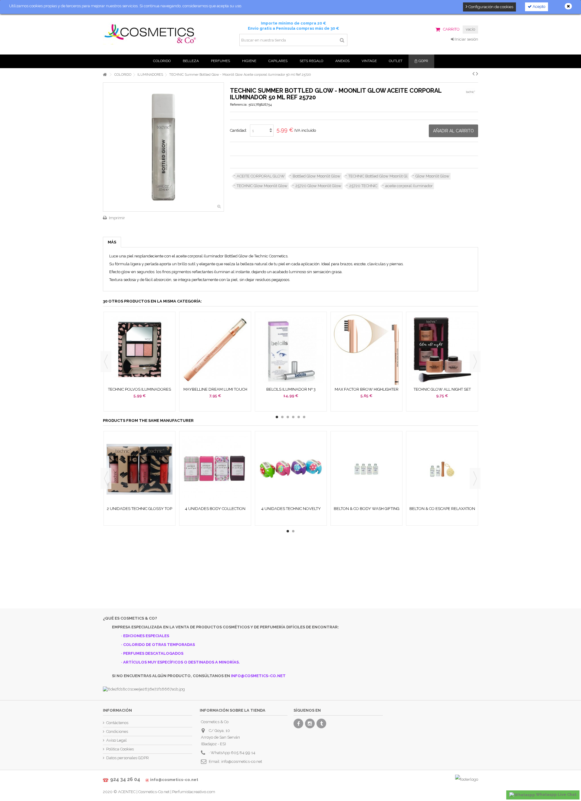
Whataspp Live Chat (555, 794)
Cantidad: (238, 130)
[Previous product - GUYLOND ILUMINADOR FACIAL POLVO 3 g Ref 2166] (473, 73)
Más (112, 242)
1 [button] (277, 417)
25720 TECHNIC (363, 186)
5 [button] (298, 417)
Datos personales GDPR (127, 758)
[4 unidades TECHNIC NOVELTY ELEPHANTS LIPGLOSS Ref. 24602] (291, 469)
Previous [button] (105, 361)
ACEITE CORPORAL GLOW (261, 176)
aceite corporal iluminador (409, 186)
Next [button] (475, 361)
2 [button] (282, 417)
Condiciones (117, 731)
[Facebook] (298, 723)
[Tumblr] (321, 723)
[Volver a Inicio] (105, 74)
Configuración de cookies (490, 7)
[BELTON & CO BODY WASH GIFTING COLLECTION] (366, 469)
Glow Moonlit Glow (432, 176)
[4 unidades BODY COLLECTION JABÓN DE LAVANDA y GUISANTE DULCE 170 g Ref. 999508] (215, 469)
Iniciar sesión (466, 39)
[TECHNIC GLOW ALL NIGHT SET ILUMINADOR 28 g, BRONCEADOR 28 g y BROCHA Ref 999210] (442, 350)
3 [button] (288, 417)
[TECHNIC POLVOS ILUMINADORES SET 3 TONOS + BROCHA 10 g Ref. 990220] (139, 350)
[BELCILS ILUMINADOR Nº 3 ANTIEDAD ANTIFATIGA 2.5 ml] (291, 350)
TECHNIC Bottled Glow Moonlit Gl (378, 176)
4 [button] (293, 417)
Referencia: (239, 105)
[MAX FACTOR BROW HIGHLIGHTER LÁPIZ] (366, 350)
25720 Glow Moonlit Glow (318, 186)
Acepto (538, 6)
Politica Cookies (120, 749)
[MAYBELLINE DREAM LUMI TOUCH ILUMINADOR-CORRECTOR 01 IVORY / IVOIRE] (215, 350)
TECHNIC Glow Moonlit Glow (262, 186)
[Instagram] (310, 723)
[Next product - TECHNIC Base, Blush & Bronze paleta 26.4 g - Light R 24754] (477, 73)
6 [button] (304, 417)
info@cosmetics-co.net (241, 761)
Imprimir (117, 218)
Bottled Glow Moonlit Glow (316, 176)
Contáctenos (117, 722)
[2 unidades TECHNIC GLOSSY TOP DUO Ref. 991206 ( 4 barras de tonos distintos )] (139, 469)
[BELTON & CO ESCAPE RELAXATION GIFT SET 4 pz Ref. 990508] (442, 469)
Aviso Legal (116, 740)
